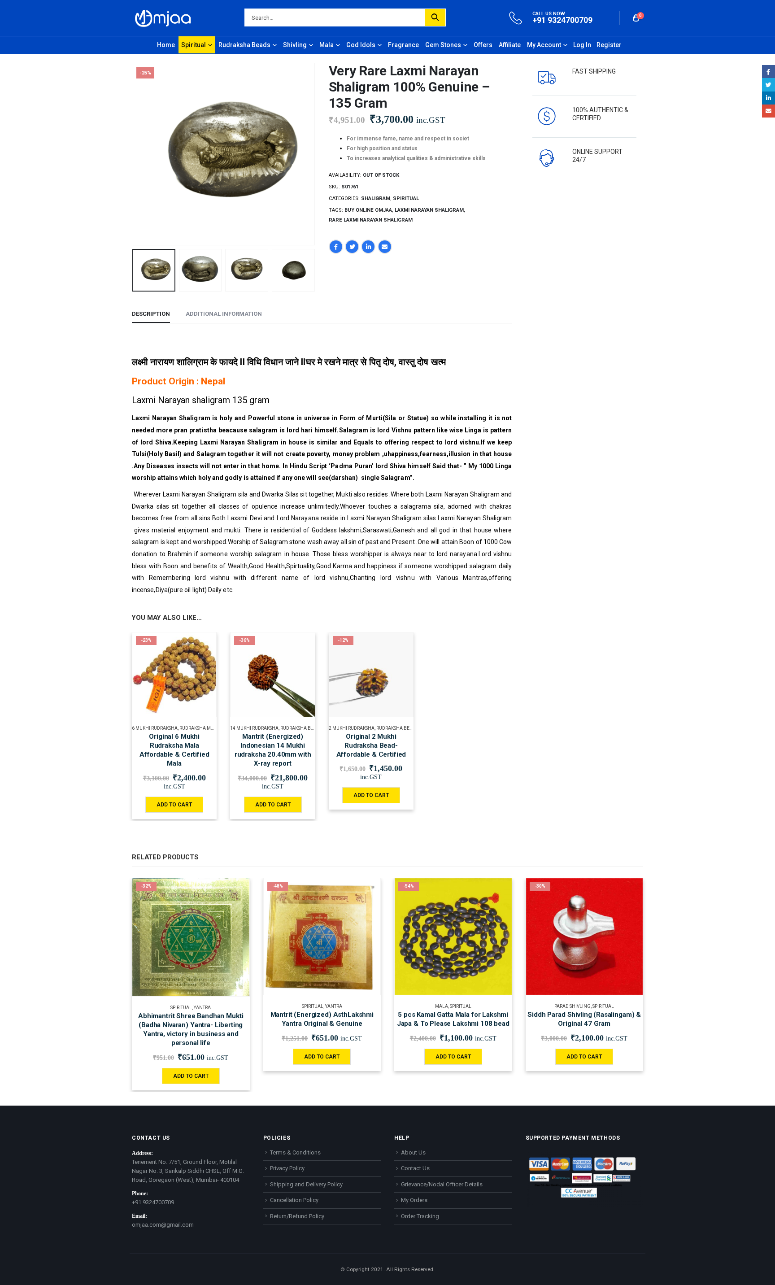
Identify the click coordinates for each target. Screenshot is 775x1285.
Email (385, 247)
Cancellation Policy (294, 1200)
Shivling (295, 44)
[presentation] (134, 154)
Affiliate (510, 44)
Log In (582, 44)
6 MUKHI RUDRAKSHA (155, 728)
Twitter (352, 247)
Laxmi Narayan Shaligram (429, 210)
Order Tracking (420, 1216)
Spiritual (193, 44)
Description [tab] (151, 313)
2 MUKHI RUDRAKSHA (351, 728)
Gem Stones (443, 44)
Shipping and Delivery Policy (306, 1184)
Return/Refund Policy (297, 1216)
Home (166, 44)
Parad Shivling (572, 1006)
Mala (326, 44)
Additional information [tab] (224, 313)
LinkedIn (368, 247)
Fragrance (403, 44)
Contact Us (415, 1168)
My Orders (414, 1200)
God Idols (360, 44)
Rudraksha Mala (199, 728)
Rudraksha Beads (244, 44)
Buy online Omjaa (368, 210)
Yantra (202, 1007)
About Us (413, 1152)
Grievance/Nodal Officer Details (442, 1184)
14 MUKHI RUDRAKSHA (254, 728)
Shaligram (375, 198)
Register (609, 44)
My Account (544, 44)
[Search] (435, 17)
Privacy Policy (287, 1168)
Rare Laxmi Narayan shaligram (371, 220)
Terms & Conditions (295, 1152)
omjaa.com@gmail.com (163, 1224)
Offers (483, 44)
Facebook (336, 247)
